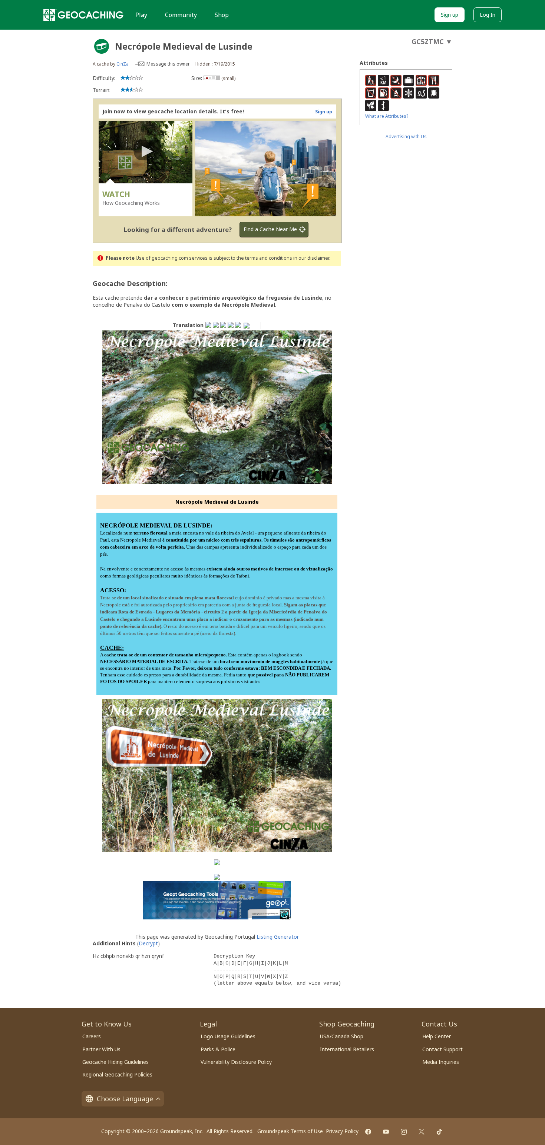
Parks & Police (218, 1049)
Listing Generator (278, 936)
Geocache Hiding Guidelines (115, 1061)
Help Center (436, 1036)
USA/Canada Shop (341, 1036)
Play (141, 15)
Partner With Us (101, 1049)
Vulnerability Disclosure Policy (236, 1061)
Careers (91, 1036)
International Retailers (347, 1049)
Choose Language (125, 1098)
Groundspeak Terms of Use (290, 1131)
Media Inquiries (440, 1061)
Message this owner (168, 64)
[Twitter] (421, 1132)
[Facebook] (368, 1132)
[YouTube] (386, 1132)
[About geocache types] (101, 46)
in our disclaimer (311, 258)
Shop (222, 15)
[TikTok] (439, 1132)
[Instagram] (403, 1132)
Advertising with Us (406, 136)
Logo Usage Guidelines (228, 1036)
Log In (487, 14)
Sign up (449, 14)
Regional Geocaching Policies (117, 1074)
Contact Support (442, 1049)
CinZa (122, 64)
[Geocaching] (83, 14)
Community (181, 15)
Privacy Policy (342, 1131)
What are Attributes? (386, 116)
